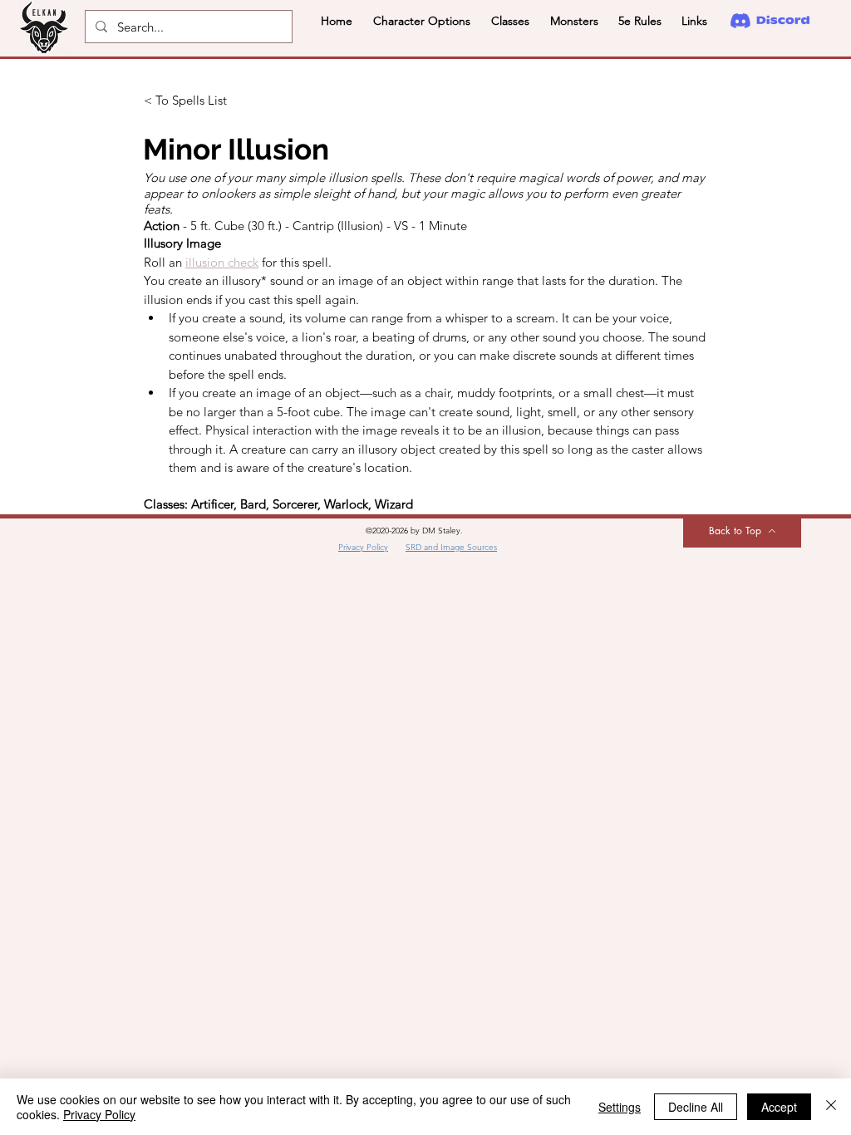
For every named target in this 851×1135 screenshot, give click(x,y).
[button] (421, 21)
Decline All (695, 1106)
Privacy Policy (99, 1114)
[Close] (831, 1107)
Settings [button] (619, 1106)
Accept (779, 1106)
